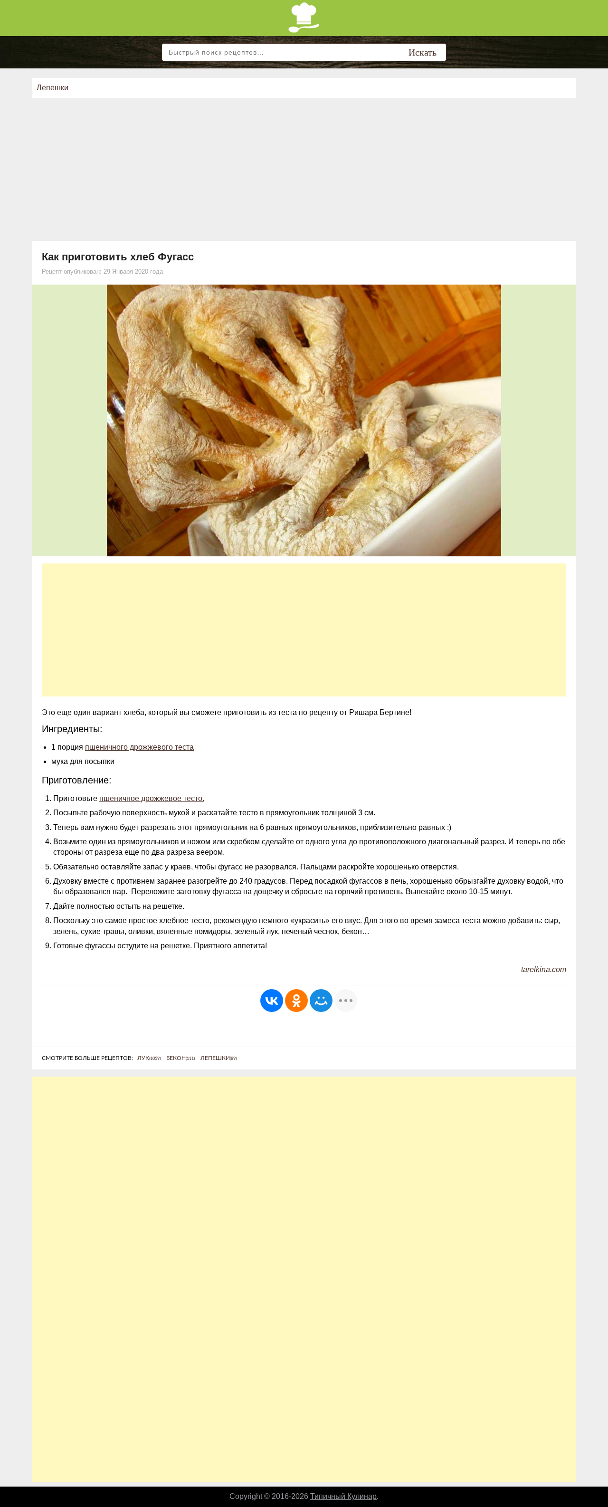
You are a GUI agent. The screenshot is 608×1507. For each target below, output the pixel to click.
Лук (149, 1058)
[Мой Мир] (321, 1000)
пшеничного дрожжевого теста (139, 747)
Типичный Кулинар (343, 1496)
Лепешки (52, 88)
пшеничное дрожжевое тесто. (151, 798)
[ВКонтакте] (271, 1000)
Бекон (180, 1058)
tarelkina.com (543, 969)
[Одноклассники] (296, 1000)
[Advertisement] (304, 169)
